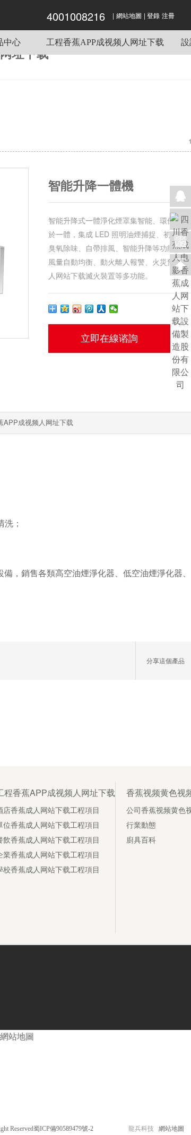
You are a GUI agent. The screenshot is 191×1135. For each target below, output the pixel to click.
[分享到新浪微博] (77, 309)
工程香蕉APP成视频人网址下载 (105, 42)
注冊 (168, 16)
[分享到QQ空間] (65, 309)
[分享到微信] (113, 309)
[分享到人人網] (101, 309)
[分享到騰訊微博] (89, 309)
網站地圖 (129, 16)
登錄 (153, 16)
